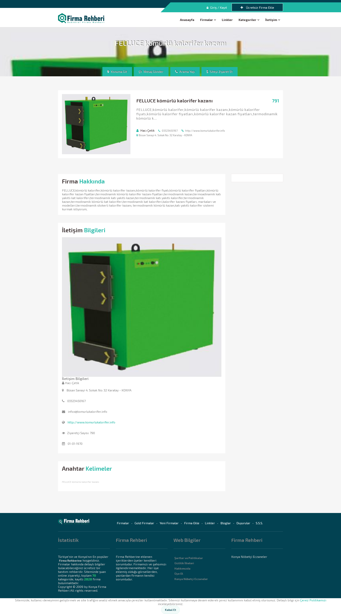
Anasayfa (187, 20)
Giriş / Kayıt (218, 7)
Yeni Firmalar (169, 523)
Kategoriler (247, 20)
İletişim (271, 20)
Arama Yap (187, 71)
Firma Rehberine (70, 560)
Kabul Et (170, 609)
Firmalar (206, 20)
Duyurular (243, 523)
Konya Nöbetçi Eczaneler (191, 579)
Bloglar (225, 523)
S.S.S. (259, 523)
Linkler (227, 20)
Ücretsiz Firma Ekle (259, 7)
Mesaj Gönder (153, 71)
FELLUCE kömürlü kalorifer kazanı (80, 481)
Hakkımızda (182, 568)
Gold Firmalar (144, 523)
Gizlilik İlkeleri (184, 563)
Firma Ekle (191, 523)
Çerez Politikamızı (313, 600)
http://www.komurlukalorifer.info (91, 422)
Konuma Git (118, 71)
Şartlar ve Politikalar (188, 558)
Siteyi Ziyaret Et (221, 71)
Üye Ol (178, 573)
